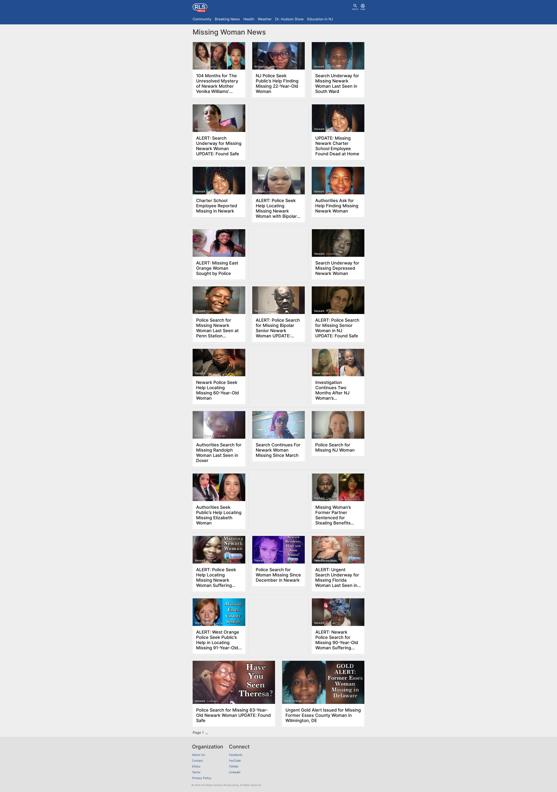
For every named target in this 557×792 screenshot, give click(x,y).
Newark (200, 66)
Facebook (235, 755)
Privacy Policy (201, 778)
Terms (196, 772)
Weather (265, 19)
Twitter (233, 766)
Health (248, 19)
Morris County (204, 436)
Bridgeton (261, 66)
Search (355, 9)
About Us (198, 755)
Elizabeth (201, 498)
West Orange (204, 623)
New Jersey (322, 373)
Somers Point (323, 436)
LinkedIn (234, 772)
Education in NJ (320, 19)
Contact (197, 760)
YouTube (235, 760)
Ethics (196, 766)
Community (202, 19)
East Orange (203, 253)
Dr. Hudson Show (289, 19)
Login (362, 9)
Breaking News (227, 19)
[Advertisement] (278, 126)
